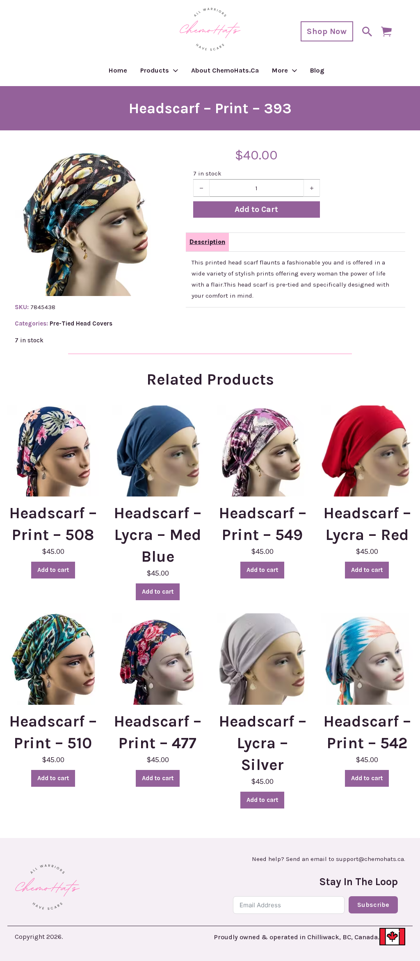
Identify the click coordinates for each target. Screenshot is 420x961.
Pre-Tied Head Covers (81, 323)
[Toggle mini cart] (386, 31)
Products (154, 70)
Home (118, 70)
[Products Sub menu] (175, 70)
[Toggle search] (367, 31)
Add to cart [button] (53, 570)
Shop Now (327, 31)
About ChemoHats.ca (225, 70)
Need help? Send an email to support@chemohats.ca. (328, 859)
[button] (145, 161)
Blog (317, 70)
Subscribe (373, 905)
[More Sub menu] (294, 70)
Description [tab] (207, 242)
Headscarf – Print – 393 (210, 108)
